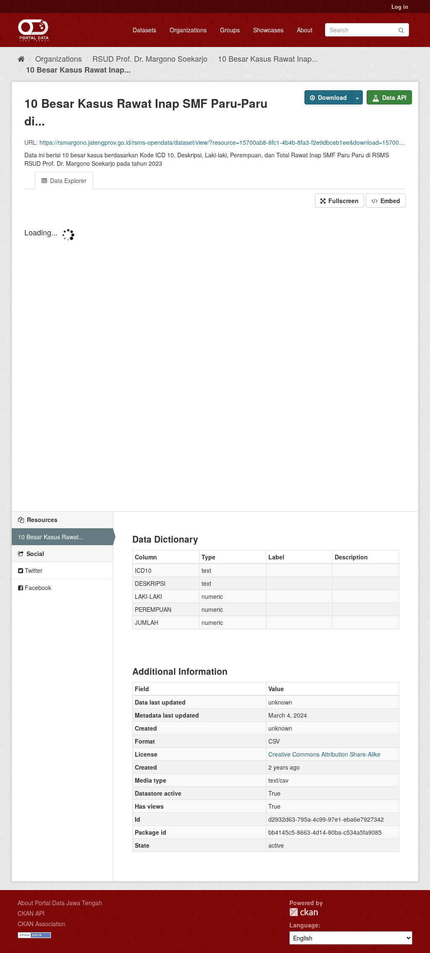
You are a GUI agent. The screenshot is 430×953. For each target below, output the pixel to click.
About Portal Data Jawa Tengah (60, 902)
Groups (230, 30)
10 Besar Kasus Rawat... (51, 537)
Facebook (37, 587)
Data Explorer (67, 180)
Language (303, 925)
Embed (389, 200)
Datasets (144, 30)
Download (331, 97)
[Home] (21, 58)
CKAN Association (42, 923)
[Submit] (401, 29)
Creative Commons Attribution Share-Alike (324, 754)
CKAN (303, 912)
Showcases (268, 30)
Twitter (32, 570)
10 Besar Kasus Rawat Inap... (268, 58)
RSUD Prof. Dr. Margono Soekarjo (149, 58)
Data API (393, 97)
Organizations (188, 30)
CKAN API (31, 913)
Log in (399, 6)
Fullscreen (343, 200)
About (304, 30)
